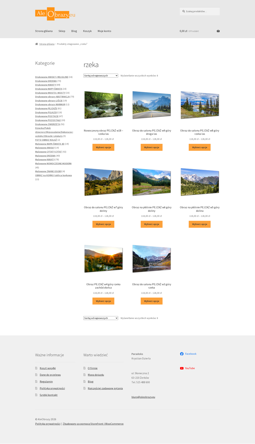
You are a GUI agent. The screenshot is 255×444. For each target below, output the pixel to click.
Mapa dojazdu (96, 374)
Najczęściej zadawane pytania (105, 388)
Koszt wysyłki (48, 368)
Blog (74, 31)
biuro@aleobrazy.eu (143, 397)
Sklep (62, 31)
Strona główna (44, 31)
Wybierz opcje (103, 147)
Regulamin (46, 381)
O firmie (92, 368)
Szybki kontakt (49, 395)
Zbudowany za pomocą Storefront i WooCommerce (93, 423)
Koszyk (87, 31)
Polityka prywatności (52, 388)
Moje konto (104, 31)
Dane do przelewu (50, 374)
